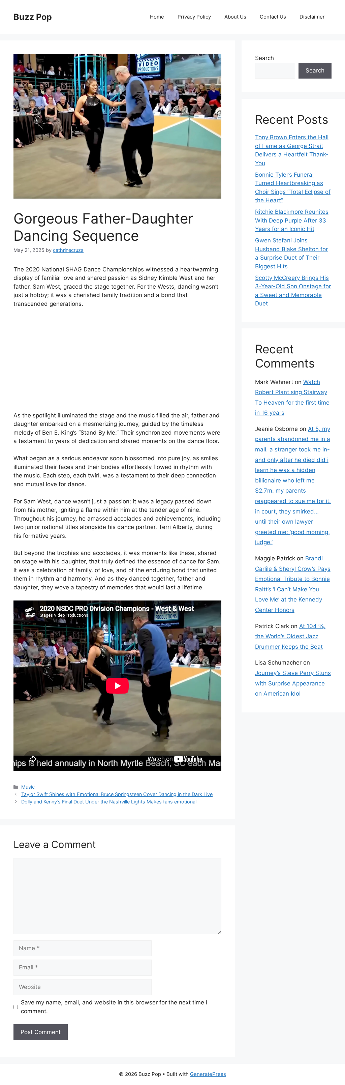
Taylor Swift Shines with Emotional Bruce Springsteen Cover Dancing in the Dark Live (117, 794)
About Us (235, 16)
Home (157, 16)
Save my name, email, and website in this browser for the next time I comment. (114, 1007)
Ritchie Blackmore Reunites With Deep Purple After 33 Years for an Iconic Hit (291, 220)
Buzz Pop (32, 17)
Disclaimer (312, 16)
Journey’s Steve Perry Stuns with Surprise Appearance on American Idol (293, 683)
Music (28, 787)
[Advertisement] (117, 364)
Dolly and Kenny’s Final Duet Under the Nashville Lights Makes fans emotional (108, 801)
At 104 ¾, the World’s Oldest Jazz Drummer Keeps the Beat (290, 636)
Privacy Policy (194, 16)
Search (264, 58)
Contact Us (273, 16)
